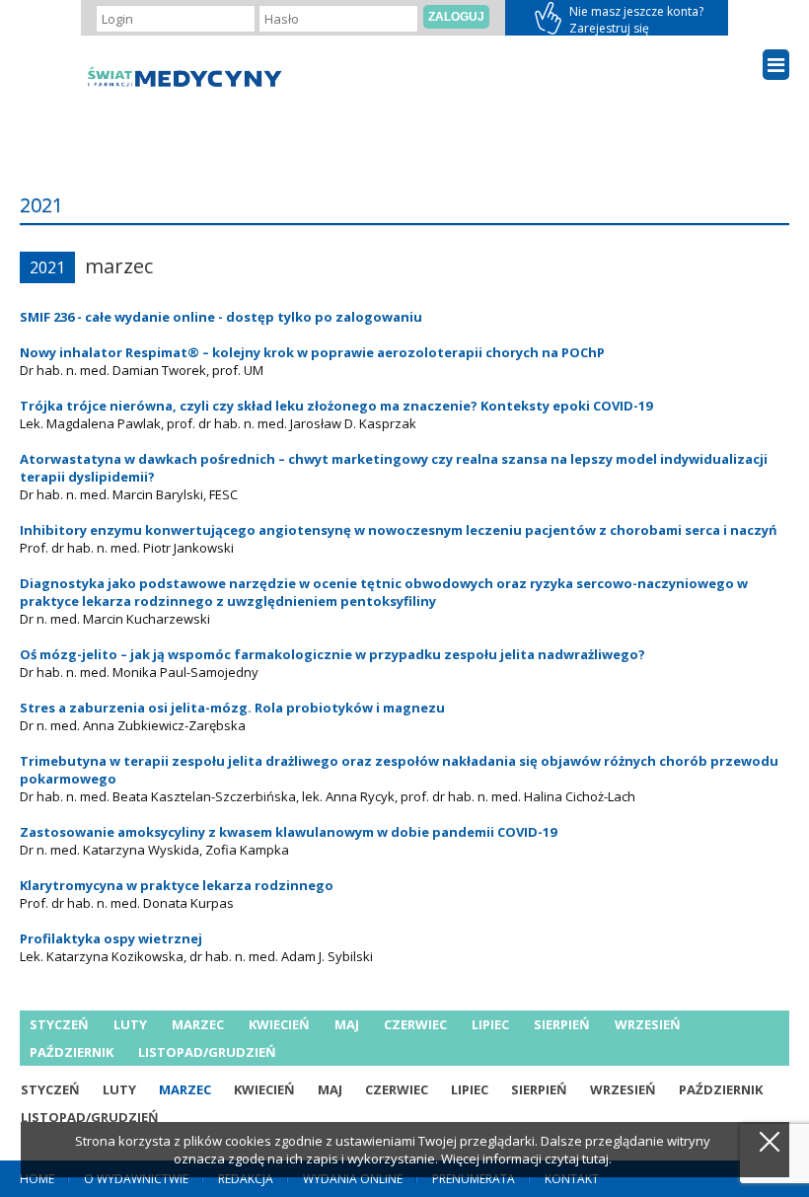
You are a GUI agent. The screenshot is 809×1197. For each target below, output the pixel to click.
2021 (47, 267)
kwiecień (279, 1024)
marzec (198, 1024)
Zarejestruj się (616, 18)
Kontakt (572, 1178)
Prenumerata (473, 1178)
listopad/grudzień (207, 1052)
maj (346, 1024)
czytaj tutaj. (578, 1158)
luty (130, 1024)
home (37, 1178)
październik (71, 1052)
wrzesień (648, 1024)
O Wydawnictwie (136, 1178)
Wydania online (353, 1178)
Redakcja (245, 1178)
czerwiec (415, 1024)
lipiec (490, 1024)
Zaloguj (456, 17)
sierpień (562, 1024)
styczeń (59, 1024)
